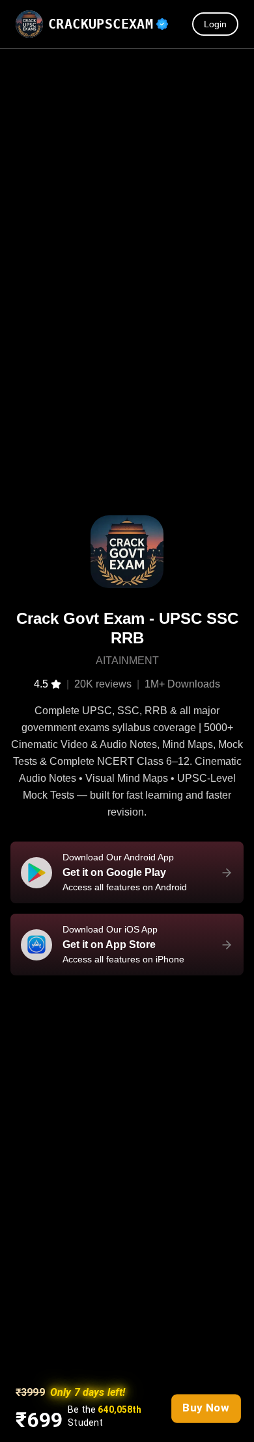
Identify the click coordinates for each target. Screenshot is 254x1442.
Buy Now (205, 1407)
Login (215, 24)
